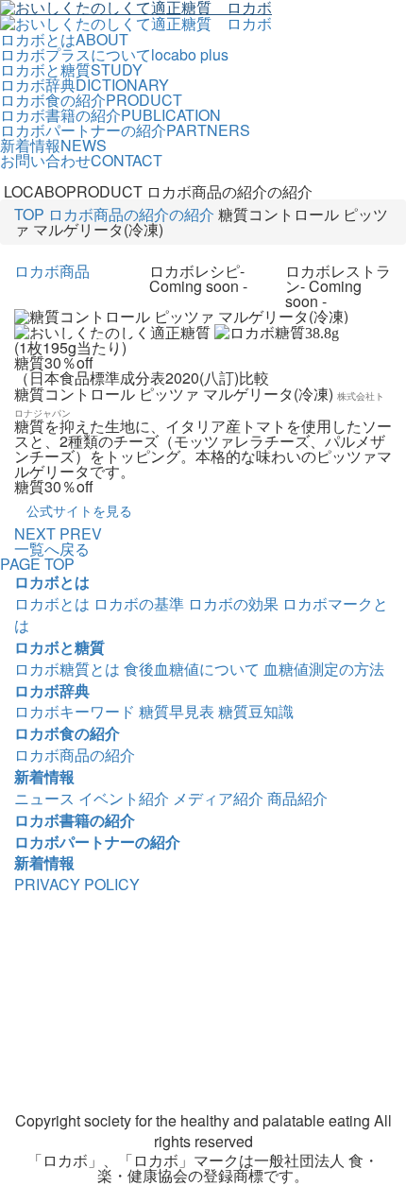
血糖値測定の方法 (323, 668)
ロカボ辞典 (52, 690)
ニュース (44, 798)
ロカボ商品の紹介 (74, 754)
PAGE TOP (37, 564)
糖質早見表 (176, 711)
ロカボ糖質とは (67, 668)
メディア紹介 (218, 798)
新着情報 (44, 776)
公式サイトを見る (79, 510)
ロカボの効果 (233, 603)
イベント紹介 (123, 798)
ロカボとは (52, 582)
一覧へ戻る (52, 548)
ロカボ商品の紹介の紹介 (131, 214)
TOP (29, 214)
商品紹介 (297, 798)
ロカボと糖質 (59, 647)
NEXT (35, 533)
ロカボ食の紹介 (67, 733)
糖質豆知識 (256, 711)
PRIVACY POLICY (77, 884)
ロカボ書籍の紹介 (74, 820)
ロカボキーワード (74, 711)
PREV (80, 533)
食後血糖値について (192, 668)
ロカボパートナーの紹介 (97, 841)
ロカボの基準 (138, 603)
